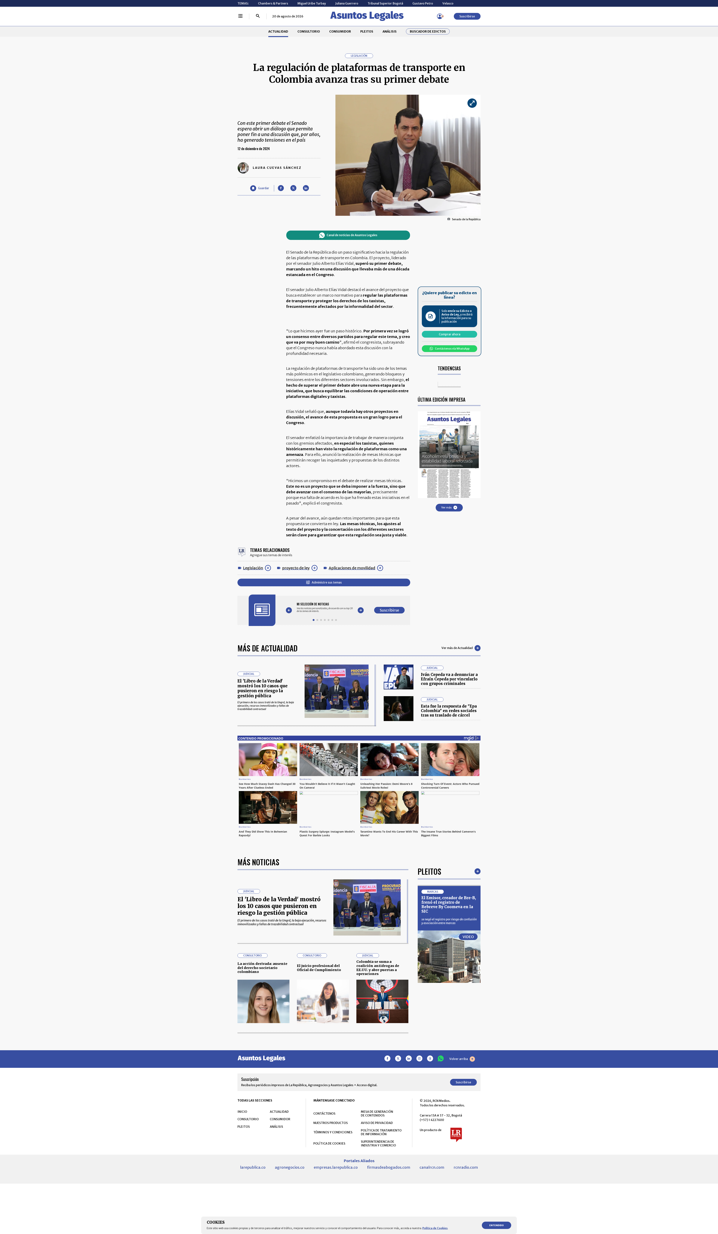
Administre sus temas (327, 582)
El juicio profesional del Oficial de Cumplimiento (319, 968)
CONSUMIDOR (340, 31)
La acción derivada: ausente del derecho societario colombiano (262, 968)
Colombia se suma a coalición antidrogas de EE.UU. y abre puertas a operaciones (377, 967)
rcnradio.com (466, 1167)
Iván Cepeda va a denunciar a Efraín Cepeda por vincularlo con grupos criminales (449, 679)
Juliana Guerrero (346, 3)
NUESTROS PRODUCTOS (330, 1123)
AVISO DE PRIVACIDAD (377, 1123)
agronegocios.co (289, 1167)
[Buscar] (258, 16)
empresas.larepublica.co (336, 1167)
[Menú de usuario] (439, 16)
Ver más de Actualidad (457, 648)
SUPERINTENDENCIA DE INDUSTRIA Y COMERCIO (378, 1143)
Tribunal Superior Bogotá (385, 3)
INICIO (242, 1111)
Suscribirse (467, 16)
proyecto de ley (296, 568)
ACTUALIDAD (278, 31)
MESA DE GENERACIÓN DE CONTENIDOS (377, 1113)
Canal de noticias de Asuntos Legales (352, 235)
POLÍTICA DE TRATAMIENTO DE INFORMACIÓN (381, 1132)
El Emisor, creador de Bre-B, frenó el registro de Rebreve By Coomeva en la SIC (448, 904)
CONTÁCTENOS (324, 1113)
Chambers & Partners (273, 3)
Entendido (496, 1225)
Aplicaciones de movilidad (352, 568)
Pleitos (429, 871)
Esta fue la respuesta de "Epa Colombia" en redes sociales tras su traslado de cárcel (449, 710)
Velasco (447, 3)
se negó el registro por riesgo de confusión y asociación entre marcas (449, 921)
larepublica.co (253, 1167)
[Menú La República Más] (240, 16)
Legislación (253, 568)
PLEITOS (366, 31)
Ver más (446, 507)
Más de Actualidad (267, 648)
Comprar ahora (449, 334)
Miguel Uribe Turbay (311, 3)
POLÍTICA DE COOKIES (329, 1143)
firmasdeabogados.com (388, 1167)
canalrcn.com (432, 1167)
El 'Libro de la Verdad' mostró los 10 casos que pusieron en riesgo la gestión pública (262, 688)
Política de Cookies (435, 1228)
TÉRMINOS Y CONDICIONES (332, 1132)
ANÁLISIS (390, 31)
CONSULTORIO (308, 31)
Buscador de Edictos (428, 31)
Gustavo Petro (422, 3)
